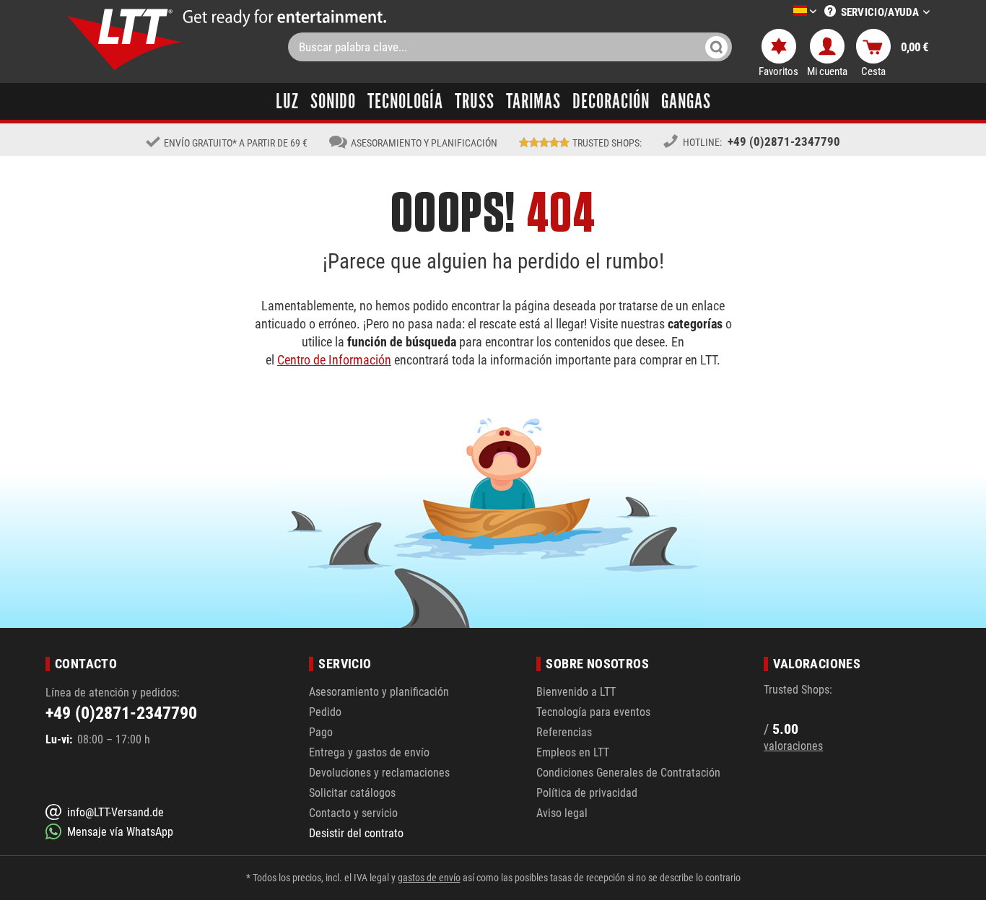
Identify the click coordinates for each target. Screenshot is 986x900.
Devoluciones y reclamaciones (379, 772)
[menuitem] (783, 12)
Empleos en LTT (572, 752)
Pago (321, 732)
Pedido (325, 712)
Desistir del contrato (356, 833)
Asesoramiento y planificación (379, 692)
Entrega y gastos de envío (369, 752)
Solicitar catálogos (352, 793)
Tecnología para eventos (593, 712)
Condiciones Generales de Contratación (628, 772)
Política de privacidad (586, 793)
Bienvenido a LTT (576, 692)
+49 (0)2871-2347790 (784, 141)
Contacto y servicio (353, 813)
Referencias (564, 732)
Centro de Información (334, 359)
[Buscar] (716, 46)
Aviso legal (562, 813)
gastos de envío (429, 877)
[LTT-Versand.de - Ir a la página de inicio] (125, 39)
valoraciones (793, 746)
